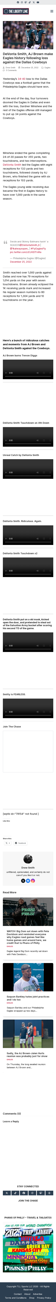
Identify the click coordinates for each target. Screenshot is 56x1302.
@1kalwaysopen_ (19, 248)
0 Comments (11, 70)
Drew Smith (10, 67)
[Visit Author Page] (28, 859)
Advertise (37, 1294)
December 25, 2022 (21, 261)
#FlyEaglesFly (38, 248)
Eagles (47, 67)
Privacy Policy (44, 1298)
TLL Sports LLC (24, 1286)
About (27, 1294)
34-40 (21, 78)
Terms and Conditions (15, 1298)
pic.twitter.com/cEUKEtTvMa (25, 252)
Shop (31, 1298)
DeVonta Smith (12, 164)
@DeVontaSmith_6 (30, 245)
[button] (51, 11)
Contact (18, 1294)
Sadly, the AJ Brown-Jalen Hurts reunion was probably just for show (27, 1055)
